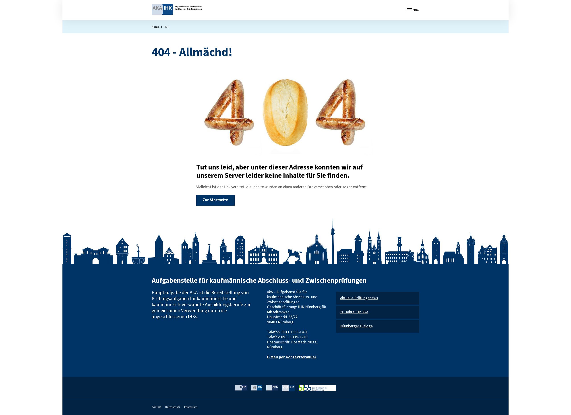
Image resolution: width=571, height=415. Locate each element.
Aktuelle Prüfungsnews (359, 298)
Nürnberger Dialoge (356, 326)
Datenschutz (172, 407)
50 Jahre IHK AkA (354, 312)
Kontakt (156, 407)
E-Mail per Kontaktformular (291, 357)
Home (155, 27)
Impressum (190, 407)
